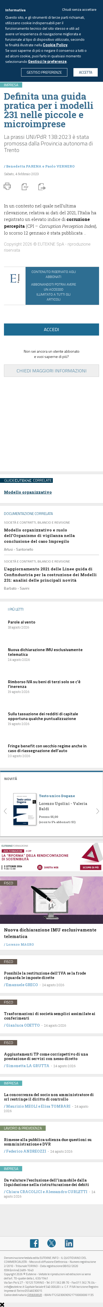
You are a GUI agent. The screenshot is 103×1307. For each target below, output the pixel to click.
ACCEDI (51, 329)
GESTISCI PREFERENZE (44, 72)
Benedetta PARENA (23, 166)
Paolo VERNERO (60, 166)
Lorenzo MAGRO (20, 944)
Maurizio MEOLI (22, 1106)
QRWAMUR (34, 1295)
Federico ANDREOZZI (26, 1151)
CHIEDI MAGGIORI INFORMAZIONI (52, 370)
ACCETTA (85, 72)
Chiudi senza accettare (79, 10)
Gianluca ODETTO (23, 1025)
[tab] (51, 778)
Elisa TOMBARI (56, 1106)
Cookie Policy (55, 45)
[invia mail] (41, 186)
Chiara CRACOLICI (24, 1191)
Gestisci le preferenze (47, 61)
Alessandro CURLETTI (66, 1191)
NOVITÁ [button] (10, 778)
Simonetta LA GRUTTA (27, 1065)
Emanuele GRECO (22, 984)
